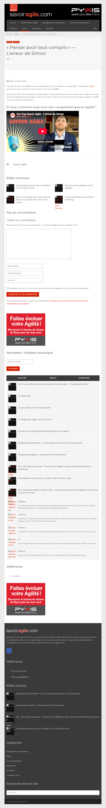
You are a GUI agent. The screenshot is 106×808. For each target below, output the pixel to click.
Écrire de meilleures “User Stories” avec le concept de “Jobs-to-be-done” (33, 200)
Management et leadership (17, 751)
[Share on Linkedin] (97, 59)
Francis (21, 527)
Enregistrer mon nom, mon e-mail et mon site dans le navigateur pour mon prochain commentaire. (49, 288)
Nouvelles (10, 770)
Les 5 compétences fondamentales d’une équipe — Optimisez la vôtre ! (53, 384)
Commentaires (84, 378)
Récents (53, 378)
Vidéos (16, 42)
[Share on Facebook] (86, 59)
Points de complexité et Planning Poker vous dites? (43, 431)
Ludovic (22, 514)
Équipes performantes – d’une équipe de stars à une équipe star (50, 443)
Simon (91, 86)
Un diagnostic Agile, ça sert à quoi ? (35, 419)
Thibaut (22, 501)
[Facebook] (9, 650)
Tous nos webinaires (20, 677)
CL (19, 539)
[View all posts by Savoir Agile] (8, 164)
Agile (16, 34)
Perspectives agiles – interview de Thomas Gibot (42, 454)
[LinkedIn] (93, 801)
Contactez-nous (12, 775)
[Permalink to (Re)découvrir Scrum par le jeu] (12, 542)
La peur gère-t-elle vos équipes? (34, 407)
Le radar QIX (24, 396)
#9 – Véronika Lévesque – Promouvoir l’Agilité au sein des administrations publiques (57, 717)
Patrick (21, 551)
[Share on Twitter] (90, 59)
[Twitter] (98, 801)
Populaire (22, 378)
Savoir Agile (20, 61)
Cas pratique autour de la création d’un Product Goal (33, 186)
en (95, 28)
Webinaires (11, 766)
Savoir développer (13, 761)
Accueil (9, 34)
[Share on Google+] (93, 59)
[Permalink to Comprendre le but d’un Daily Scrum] (12, 530)
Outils (8, 756)
